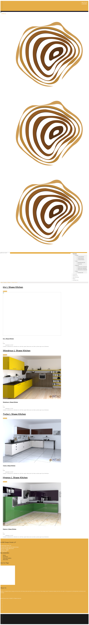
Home (1, 282)
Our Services (5, 556)
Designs (5, 282)
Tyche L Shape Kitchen (14, 414)
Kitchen (9, 282)
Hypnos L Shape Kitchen (15, 477)
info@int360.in (84, 3)
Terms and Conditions (7, 558)
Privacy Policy (5, 559)
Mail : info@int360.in (4, 552)
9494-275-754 (84, 2)
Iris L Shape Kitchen (13, 287)
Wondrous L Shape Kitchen (16, 350)
